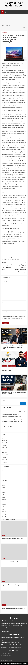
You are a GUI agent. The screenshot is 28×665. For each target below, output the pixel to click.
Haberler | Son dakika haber (14, 4)
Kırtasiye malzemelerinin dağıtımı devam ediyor (12, 419)
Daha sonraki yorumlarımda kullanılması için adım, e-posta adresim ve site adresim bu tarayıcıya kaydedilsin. (13, 318)
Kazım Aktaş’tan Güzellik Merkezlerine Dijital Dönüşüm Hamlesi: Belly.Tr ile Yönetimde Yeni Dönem (13, 347)
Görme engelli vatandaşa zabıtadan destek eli (12, 421)
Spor (3, 509)
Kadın (3, 494)
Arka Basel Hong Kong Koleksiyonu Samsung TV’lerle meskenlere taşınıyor (7, 265)
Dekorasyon (4, 480)
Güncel (14, 365)
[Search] (26, 12)
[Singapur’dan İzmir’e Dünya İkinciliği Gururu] (14, 575)
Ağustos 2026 (5, 438)
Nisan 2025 (4, 459)
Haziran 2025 (5, 454)
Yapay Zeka (4, 516)
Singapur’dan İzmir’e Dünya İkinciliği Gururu (11, 416)
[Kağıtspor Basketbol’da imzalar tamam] (14, 552)
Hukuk (3, 492)
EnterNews (18, 663)
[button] (5, 11)
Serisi (18, 259)
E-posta (4, 307)
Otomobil (4, 502)
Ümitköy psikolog (5, 631)
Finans (9, 365)
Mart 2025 (4, 462)
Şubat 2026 (4, 450)
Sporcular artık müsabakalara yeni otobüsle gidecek (13, 411)
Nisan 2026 (4, 447)
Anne (3, 470)
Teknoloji (4, 32)
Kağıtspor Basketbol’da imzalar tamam (10, 414)
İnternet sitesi (5, 311)
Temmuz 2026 (5, 440)
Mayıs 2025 (4, 457)
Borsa (3, 477)
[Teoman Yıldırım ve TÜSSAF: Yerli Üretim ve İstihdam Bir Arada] (14, 359)
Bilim (3, 475)
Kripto (3, 497)
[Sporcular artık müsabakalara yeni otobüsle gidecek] (14, 529)
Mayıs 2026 (4, 445)
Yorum (3, 283)
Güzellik (3, 489)
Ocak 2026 (4, 452)
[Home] (2, 12)
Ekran (5, 259)
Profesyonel (13, 259)
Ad (3, 302)
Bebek (3, 473)
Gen (8, 259)
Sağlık (3, 506)
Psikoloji (4, 504)
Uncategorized (5, 514)
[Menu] (5, 11)
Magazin (4, 499)
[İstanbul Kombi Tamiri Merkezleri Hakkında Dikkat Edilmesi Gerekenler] (14, 382)
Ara (4, 400)
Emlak (3, 482)
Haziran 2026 (5, 442)
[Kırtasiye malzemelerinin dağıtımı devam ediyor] (14, 598)
